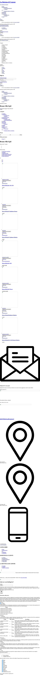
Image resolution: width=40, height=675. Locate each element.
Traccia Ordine (4, 28)
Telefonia (3, 127)
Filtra (21, 134)
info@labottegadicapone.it (7, 419)
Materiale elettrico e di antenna (9, 11)
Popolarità (3, 152)
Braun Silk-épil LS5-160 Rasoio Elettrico (11, 340)
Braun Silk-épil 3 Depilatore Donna (9, 211)
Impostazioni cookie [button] (3, 589)
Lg (2, 69)
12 (2, 159)
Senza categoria (4, 126)
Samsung (3, 68)
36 (2, 161)
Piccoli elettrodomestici (8, 8)
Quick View (4, 181)
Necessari (2, 603)
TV (2, 129)
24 (2, 160)
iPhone (3, 67)
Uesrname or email (3, 78)
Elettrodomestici (4, 118)
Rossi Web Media (24, 577)
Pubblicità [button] (1, 645)
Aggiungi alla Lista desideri (6, 180)
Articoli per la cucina (5, 117)
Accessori (3, 113)
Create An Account (3, 77)
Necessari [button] (1, 602)
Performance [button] (2, 637)
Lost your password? (3, 81)
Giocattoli (3, 121)
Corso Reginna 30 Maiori (4, 25)
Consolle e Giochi (7, 119)
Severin (3, 71)
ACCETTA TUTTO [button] (10, 589)
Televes (3, 73)
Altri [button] (1, 649)
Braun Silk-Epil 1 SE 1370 (7, 185)
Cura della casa (6, 99)
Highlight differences (6, 656)
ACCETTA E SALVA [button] (4, 652)
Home (1, 108)
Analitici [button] (1, 641)
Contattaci (3, 27)
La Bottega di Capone (8, 2)
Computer (5, 9)
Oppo (3, 70)
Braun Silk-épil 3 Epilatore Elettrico (9, 237)
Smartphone (6, 128)
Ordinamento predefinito (6, 151)
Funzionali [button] (1, 615)
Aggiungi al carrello (5, 179)
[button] (20, 18)
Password (1, 79)
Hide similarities (6, 655)
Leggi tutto (4, 204)
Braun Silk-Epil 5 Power (7, 289)
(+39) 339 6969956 (3, 544)
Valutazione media (5, 153)
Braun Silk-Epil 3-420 (7, 263)
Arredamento (4, 114)
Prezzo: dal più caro (5, 156)
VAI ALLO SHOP (16, 22)
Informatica (4, 123)
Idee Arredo (4, 122)
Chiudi (1, 19)
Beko (3, 72)
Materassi (5, 15)
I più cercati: (2, 65)
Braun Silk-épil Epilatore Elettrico (9, 315)
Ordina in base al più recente (6, 154)
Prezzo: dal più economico (6, 155)
